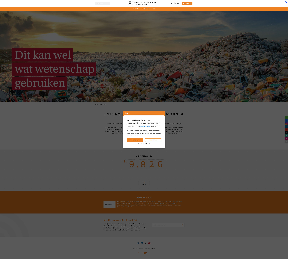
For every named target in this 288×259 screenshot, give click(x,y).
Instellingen (153, 140)
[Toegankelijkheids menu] (286, 2)
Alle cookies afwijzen (144, 143)
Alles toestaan (134, 140)
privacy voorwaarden (145, 126)
